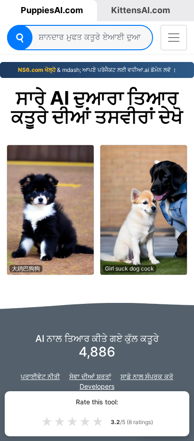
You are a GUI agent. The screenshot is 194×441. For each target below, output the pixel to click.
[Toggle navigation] (174, 37)
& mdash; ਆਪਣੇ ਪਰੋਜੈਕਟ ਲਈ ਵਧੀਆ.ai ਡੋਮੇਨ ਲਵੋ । (97, 69)
